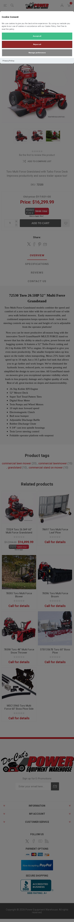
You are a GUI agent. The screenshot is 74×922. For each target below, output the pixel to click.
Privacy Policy (8, 61)
